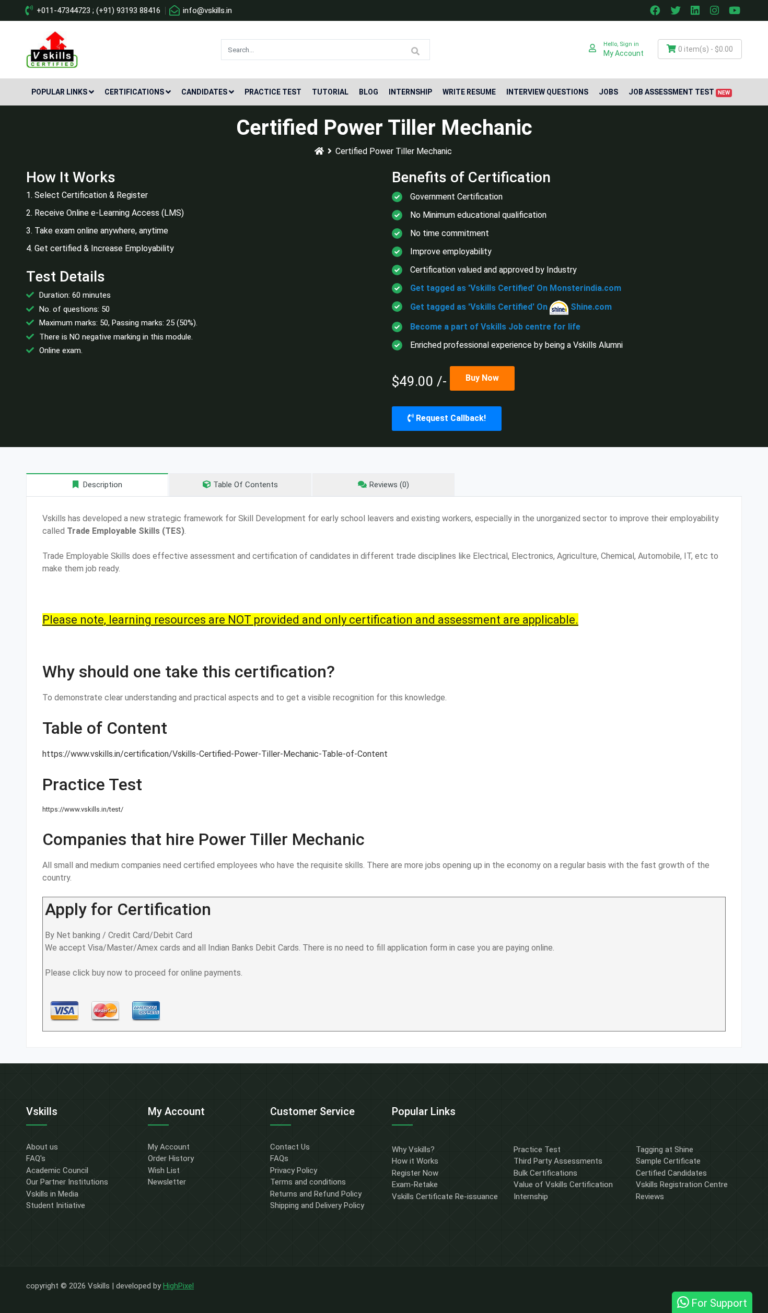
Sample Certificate (668, 1161)
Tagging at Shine (664, 1149)
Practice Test (273, 92)
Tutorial (330, 92)
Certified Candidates (671, 1173)
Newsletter (167, 1182)
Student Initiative (55, 1205)
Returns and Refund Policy (316, 1194)
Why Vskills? (413, 1149)
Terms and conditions (308, 1182)
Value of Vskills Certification (563, 1184)
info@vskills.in (206, 10)
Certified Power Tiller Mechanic (393, 151)
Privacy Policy (293, 1170)
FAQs (279, 1158)
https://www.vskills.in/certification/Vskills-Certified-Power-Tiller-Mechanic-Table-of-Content (215, 754)
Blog (368, 92)
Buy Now (482, 378)
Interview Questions (547, 92)
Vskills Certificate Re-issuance (445, 1196)
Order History (171, 1158)
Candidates (204, 92)
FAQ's (35, 1158)
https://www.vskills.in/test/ (82, 809)
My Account (169, 1147)
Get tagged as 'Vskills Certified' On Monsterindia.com (515, 288)
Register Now (415, 1173)
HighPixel (178, 1286)
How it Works (415, 1161)
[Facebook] (656, 10)
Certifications (134, 92)
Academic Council (57, 1170)
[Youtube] (736, 10)
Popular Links (59, 92)
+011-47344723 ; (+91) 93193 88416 (97, 10)
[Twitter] (676, 10)
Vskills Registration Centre (682, 1184)
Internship (410, 92)
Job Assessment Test (679, 92)
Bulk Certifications (545, 1173)
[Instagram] (715, 10)
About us (42, 1147)
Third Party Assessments (558, 1161)
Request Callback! (450, 418)
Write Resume (469, 92)
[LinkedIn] (696, 10)
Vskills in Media (52, 1194)
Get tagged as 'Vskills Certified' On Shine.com (511, 307)
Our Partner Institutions (67, 1182)
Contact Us (290, 1147)
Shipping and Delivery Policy (317, 1205)
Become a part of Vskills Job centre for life (495, 327)
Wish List (164, 1170)
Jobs (608, 92)
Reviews (650, 1196)
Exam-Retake (415, 1184)
